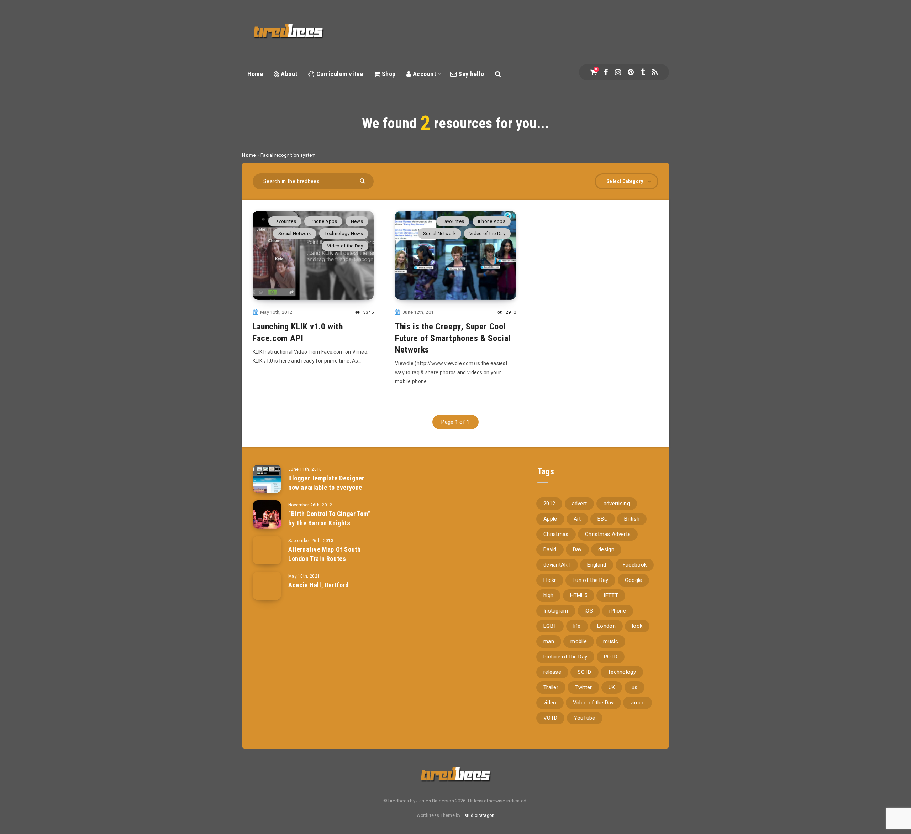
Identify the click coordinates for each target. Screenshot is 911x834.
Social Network (294, 233)
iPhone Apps (323, 221)
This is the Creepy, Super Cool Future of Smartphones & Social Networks (453, 338)
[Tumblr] (643, 72)
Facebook (635, 565)
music (610, 641)
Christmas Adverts (608, 534)
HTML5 (579, 595)
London (606, 626)
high (548, 595)
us (635, 687)
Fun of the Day (590, 580)
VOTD (550, 718)
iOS (589, 611)
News (357, 221)
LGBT (550, 626)
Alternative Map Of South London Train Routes (324, 554)
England (596, 565)
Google (633, 580)
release (552, 672)
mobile (578, 641)
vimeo (637, 702)
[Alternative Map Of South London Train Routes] (267, 550)
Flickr (549, 580)
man (548, 641)
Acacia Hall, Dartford (318, 585)
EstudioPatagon (478, 815)
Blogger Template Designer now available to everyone (326, 482)
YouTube (584, 718)
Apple (550, 519)
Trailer (550, 687)
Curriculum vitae (339, 74)
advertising (617, 503)
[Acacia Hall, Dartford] (267, 586)
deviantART (557, 565)
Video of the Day (345, 246)
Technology (622, 672)
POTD (610, 656)
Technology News (344, 233)
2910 (510, 312)
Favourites (285, 221)
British (631, 519)
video (550, 702)
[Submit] (363, 180)
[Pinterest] (631, 72)
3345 (368, 312)
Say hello (470, 74)
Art (577, 519)
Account (423, 74)
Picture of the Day (565, 656)
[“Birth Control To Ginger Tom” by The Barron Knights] (267, 514)
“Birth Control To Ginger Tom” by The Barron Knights (329, 518)
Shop (388, 74)
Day (577, 549)
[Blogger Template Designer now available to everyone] (267, 479)
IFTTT (611, 595)
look (637, 626)
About (288, 74)
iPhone (617, 611)
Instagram (555, 611)
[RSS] (655, 72)
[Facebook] (606, 72)
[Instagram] (618, 72)
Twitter (583, 687)
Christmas (556, 534)
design (606, 549)
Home (255, 74)
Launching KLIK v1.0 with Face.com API (298, 332)
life (577, 626)
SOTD (584, 672)
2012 (549, 503)
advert (579, 503)
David (550, 549)
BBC (602, 519)
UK (612, 687)
